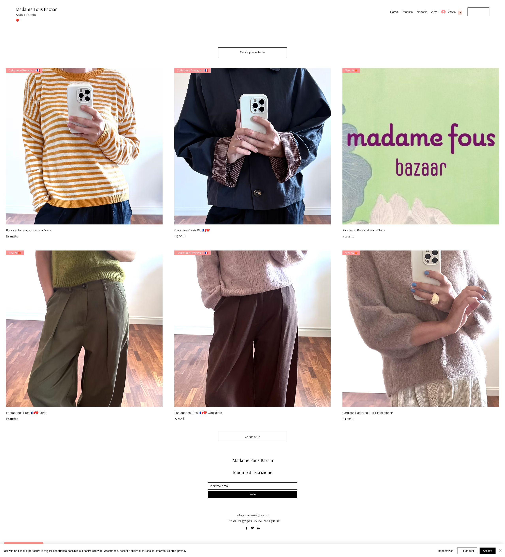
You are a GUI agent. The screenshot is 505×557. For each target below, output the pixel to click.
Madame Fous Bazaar (36, 9)
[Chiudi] (500, 551)
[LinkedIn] (258, 528)
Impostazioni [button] (446, 551)
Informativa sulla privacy (171, 551)
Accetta (487, 551)
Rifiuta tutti (467, 551)
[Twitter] (252, 528)
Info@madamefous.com (253, 515)
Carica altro (252, 437)
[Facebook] (247, 528)
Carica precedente (252, 52)
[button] (460, 12)
